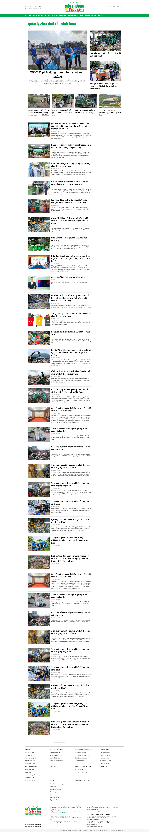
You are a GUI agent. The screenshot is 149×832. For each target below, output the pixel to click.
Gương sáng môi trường (32, 775)
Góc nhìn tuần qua (55, 789)
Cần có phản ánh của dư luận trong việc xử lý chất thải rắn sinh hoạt (71, 409)
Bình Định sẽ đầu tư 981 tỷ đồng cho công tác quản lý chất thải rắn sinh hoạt (71, 372)
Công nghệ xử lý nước (56, 761)
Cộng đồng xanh (30, 769)
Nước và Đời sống (55, 758)
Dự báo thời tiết (54, 800)
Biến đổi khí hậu (30, 763)
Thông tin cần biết (82, 780)
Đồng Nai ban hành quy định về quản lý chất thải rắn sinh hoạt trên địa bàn (104, 86)
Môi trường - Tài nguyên (51, 15)
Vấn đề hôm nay (30, 761)
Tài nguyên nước (55, 752)
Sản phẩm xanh (104, 763)
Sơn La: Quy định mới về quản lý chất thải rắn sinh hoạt (62, 112)
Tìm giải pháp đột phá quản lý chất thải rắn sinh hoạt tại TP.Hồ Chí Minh (70, 466)
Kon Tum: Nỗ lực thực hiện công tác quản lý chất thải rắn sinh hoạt (70, 165)
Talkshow (53, 786)
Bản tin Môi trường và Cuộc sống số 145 (68, 277)
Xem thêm (59, 741)
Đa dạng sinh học (80, 761)
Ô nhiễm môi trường (81, 758)
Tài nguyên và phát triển (82, 755)
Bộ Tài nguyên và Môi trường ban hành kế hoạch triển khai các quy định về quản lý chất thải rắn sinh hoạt (70, 298)
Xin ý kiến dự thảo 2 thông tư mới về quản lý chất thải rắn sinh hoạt (71, 315)
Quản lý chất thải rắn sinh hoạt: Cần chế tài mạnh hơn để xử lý (70, 520)
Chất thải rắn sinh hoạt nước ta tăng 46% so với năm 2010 (70, 448)
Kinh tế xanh (62, 15)
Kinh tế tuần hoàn (105, 752)
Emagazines (104, 766)
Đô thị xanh (28, 772)
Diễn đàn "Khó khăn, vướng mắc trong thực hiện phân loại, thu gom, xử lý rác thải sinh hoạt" (70, 258)
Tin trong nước (29, 752)
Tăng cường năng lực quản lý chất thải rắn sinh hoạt (70, 502)
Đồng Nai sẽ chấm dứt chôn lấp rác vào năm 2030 (70, 333)
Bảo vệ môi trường (80, 752)
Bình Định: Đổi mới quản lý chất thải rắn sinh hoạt (69, 239)
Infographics (30, 780)
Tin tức (30, 15)
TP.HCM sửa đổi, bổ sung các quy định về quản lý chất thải (69, 430)
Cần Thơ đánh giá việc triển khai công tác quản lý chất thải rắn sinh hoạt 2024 (69, 183)
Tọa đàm (52, 794)
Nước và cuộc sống (38, 15)
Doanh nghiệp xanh (106, 761)
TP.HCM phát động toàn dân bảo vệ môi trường (57, 74)
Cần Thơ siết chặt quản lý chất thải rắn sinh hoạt (105, 54)
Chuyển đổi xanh (105, 755)
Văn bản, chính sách (81, 769)
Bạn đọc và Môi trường (81, 772)
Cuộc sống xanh (71, 15)
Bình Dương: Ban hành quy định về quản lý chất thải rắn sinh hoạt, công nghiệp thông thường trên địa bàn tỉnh (70, 558)
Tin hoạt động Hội (30, 758)
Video (98, 15)
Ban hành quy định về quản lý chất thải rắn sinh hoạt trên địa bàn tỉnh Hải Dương (70, 390)
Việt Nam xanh (54, 797)
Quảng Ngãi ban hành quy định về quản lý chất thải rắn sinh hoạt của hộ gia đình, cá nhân (69, 220)
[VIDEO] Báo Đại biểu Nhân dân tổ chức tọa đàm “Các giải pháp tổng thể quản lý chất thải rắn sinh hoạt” (70, 126)
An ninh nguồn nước (56, 755)
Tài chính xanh (104, 758)
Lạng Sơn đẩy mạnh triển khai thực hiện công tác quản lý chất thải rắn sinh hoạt (69, 201)
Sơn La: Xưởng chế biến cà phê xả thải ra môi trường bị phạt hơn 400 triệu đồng (38, 112)
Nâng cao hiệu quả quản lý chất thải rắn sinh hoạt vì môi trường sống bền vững (71, 146)
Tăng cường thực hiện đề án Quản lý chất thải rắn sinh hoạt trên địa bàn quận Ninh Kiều (69, 540)
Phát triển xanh (29, 777)
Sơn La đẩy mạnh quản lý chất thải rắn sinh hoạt (85, 111)
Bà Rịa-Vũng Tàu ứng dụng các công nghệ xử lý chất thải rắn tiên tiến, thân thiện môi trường (71, 352)
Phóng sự (53, 792)
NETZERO (80, 15)
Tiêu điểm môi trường (56, 784)
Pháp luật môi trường (90, 15)
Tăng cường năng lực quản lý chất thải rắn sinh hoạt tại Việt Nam (70, 484)
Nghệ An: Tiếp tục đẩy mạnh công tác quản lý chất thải (110, 112)
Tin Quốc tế (28, 755)
